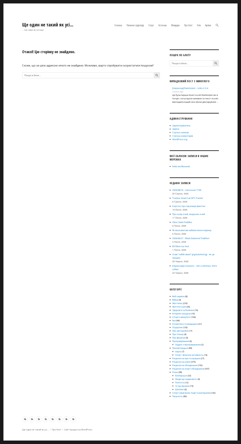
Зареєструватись (181, 125)
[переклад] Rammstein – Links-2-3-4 (190, 88)
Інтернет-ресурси (181, 313)
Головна (118, 25)
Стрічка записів (180, 132)
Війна (175, 299)
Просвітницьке (180, 348)
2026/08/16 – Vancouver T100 (186, 190)
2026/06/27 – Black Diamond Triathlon (190, 238)
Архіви (208, 25)
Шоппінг (179, 389)
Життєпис (177, 303)
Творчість (177, 396)
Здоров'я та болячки (183, 310)
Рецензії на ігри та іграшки (186, 358)
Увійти (175, 128)
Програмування (180, 341)
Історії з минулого (181, 317)
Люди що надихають (186, 379)
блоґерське (181, 375)
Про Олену (177, 334)
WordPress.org (179, 139)
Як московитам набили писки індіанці (191, 230)
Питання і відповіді (135, 25)
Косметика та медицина (185, 323)
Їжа (174, 320)
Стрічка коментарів (182, 135)
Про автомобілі (180, 330)
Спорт (151, 25)
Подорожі (177, 327)
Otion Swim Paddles (182, 222)
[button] (217, 25)
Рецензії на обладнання (184, 365)
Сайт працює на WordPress (78, 429)
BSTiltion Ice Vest (180, 246)
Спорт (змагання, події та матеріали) (191, 392)
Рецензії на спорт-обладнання (188, 368)
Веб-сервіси (178, 296)
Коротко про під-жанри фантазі (188, 206)
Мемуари (175, 25)
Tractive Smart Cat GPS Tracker (187, 198)
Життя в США (179, 306)
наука (178, 351)
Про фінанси (178, 337)
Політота (179, 382)
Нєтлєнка (162, 25)
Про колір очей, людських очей (188, 214)
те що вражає (182, 385)
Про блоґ (188, 25)
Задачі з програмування (188, 344)
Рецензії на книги (181, 361)
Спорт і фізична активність (189, 354)
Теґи (199, 25)
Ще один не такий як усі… (47, 24)
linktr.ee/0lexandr (181, 166)
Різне (175, 372)
